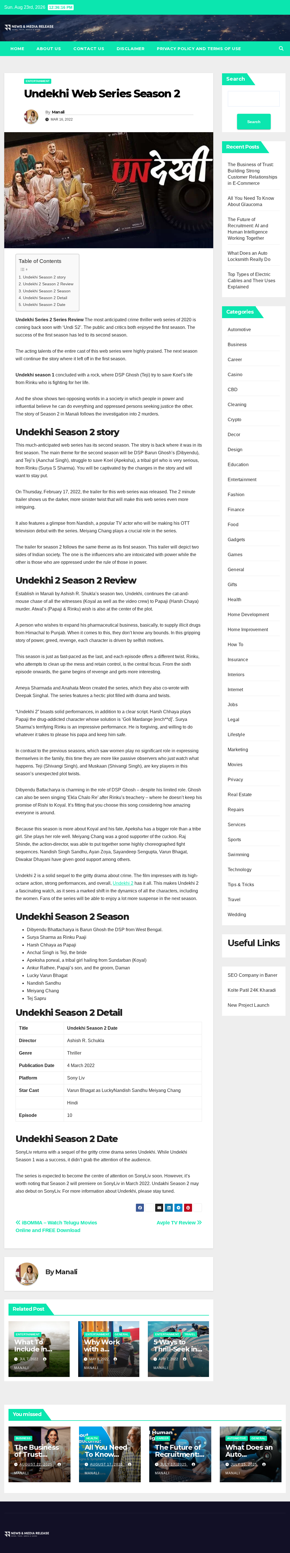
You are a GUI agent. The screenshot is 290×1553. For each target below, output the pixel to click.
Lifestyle (236, 734)
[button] (281, 48)
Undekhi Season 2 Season (47, 291)
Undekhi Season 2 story (44, 277)
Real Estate (240, 794)
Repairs (236, 809)
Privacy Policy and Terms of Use (199, 48)
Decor (234, 434)
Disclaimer (130, 48)
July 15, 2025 (244, 1464)
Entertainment (38, 81)
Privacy (235, 779)
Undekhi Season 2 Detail (45, 297)
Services (237, 824)
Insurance (238, 659)
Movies (235, 764)
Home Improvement (248, 629)
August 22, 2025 (37, 1464)
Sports (234, 839)
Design (235, 449)
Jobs (233, 704)
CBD (233, 389)
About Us (49, 48)
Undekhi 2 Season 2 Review (48, 284)
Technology (239, 869)
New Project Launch (249, 1005)
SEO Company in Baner (252, 975)
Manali (58, 112)
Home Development (248, 614)
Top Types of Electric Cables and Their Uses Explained (251, 280)
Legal (233, 719)
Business (237, 344)
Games (235, 554)
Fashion (236, 494)
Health (234, 599)
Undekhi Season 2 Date (44, 304)
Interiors (236, 674)
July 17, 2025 (174, 1464)
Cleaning (237, 404)
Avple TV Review (177, 1223)
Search (235, 79)
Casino (235, 374)
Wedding (237, 914)
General (122, 1334)
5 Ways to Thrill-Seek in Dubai (175, 1349)
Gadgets (236, 539)
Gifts (232, 584)
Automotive (239, 329)
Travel (189, 1334)
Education (238, 464)
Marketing (238, 749)
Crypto (234, 419)
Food (233, 524)
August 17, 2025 (107, 1464)
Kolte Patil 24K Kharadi (252, 990)
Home (17, 48)
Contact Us (88, 48)
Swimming (239, 854)
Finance (236, 509)
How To (235, 644)
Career (235, 359)
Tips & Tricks (241, 884)
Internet (235, 689)
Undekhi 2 (123, 883)
